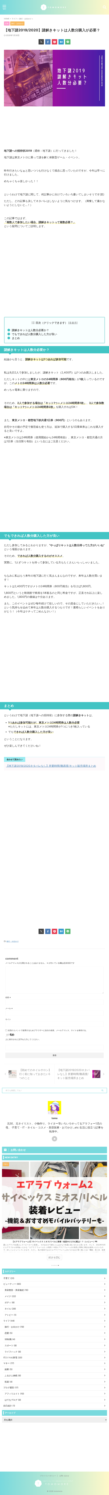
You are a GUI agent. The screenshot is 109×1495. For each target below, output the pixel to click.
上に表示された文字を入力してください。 (23, 1039)
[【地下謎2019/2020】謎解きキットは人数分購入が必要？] (61, 41)
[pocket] (54, 41)
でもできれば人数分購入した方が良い (34, 334)
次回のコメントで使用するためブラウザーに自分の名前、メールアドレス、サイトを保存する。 (48, 1030)
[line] (67, 41)
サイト (8, 1019)
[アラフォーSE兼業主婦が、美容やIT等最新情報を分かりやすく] (55, 7)
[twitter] (41, 41)
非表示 (73, 322)
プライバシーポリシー (48, 1476)
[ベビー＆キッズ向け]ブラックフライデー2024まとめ (54, 1241)
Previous (4, 1211)
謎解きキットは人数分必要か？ (30, 330)
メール (9, 1008)
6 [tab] (58, 1265)
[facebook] (48, 41)
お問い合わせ (64, 1476)
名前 (8, 997)
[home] (54, 1138)
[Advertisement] (54, 127)
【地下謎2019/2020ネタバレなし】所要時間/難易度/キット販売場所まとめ (51, 765)
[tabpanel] (54, 1212)
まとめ (16, 338)
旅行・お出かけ (13, 941)
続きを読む (54, 1257)
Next (104, 1211)
